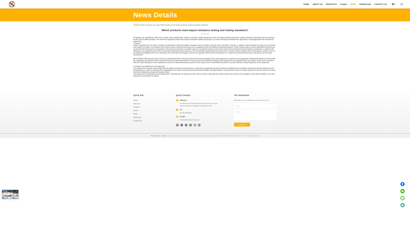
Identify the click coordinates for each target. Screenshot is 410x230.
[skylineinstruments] (199, 125)
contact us (380, 4)
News (143, 25)
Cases (135, 110)
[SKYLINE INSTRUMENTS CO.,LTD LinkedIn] (190, 125)
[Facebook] (402, 184)
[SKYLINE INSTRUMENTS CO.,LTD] (12, 4)
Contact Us (137, 121)
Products (136, 107)
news (353, 4)
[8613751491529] (402, 198)
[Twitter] (181, 125)
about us (318, 4)
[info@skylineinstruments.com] (402, 205)
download (365, 4)
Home (306, 4)
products (331, 4)
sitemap (164, 136)
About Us (136, 104)
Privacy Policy (155, 136)
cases (343, 4)
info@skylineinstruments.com (189, 120)
